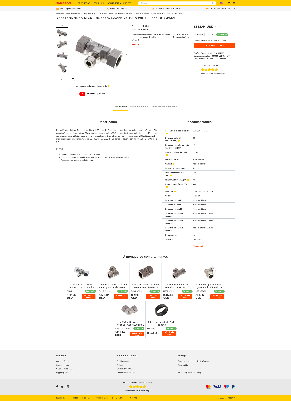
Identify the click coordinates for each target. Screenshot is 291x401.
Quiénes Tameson (63, 361)
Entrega (120, 365)
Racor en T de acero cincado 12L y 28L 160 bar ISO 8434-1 (81, 287)
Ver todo (135, 44)
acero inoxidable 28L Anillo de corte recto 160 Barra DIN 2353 (145, 287)
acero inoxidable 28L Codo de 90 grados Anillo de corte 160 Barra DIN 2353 (113, 287)
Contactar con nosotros (126, 373)
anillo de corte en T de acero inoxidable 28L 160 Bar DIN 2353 (177, 287)
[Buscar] (213, 3)
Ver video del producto (95, 94)
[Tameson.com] (63, 3)
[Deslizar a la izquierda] (126, 53)
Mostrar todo (198, 246)
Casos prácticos (62, 365)
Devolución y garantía (125, 369)
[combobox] (177, 3)
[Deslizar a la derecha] (73, 53)
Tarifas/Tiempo (203, 361)
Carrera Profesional (64, 369)
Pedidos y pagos (123, 361)
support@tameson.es (64, 373)
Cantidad (198, 34)
